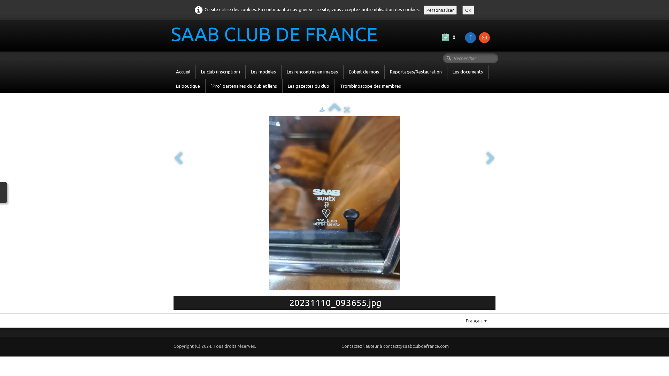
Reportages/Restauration (416, 71)
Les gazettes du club (308, 86)
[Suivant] (490, 159)
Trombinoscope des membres (370, 86)
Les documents (468, 71)
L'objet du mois (364, 71)
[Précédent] (178, 159)
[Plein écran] (346, 109)
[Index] (334, 109)
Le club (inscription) (220, 71)
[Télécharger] (322, 109)
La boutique (188, 86)
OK (468, 10)
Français (476, 320)
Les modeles (263, 71)
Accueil (183, 71)
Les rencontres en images (312, 71)
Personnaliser (440, 10)
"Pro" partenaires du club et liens (244, 86)
